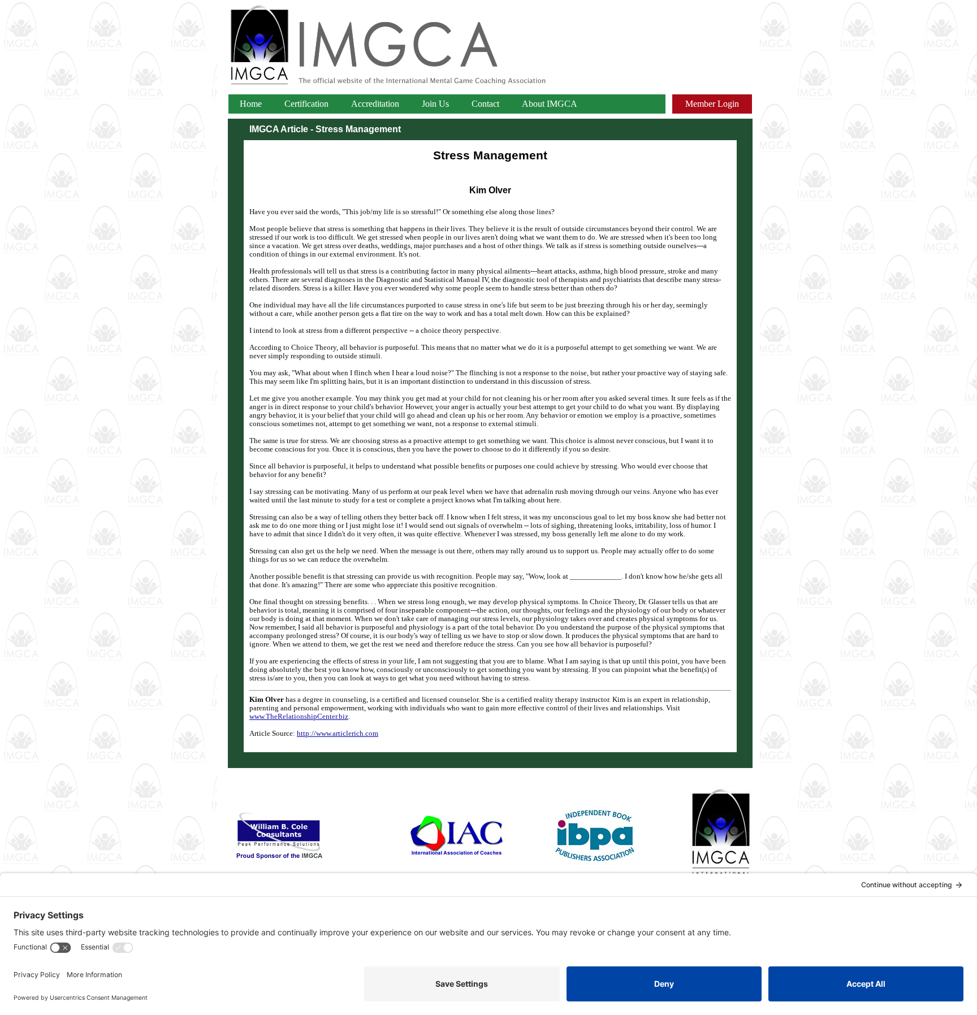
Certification (306, 104)
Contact (485, 104)
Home (251, 104)
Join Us (435, 104)
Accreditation (375, 104)
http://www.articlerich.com (337, 734)
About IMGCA (549, 104)
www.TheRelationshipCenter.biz (298, 717)
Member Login (712, 104)
